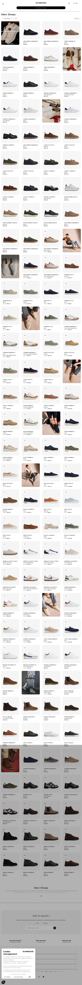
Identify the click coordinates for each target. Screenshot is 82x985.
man (37, 923)
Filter (76, 18)
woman (45, 923)
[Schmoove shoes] (41, 3)
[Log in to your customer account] (69, 3)
